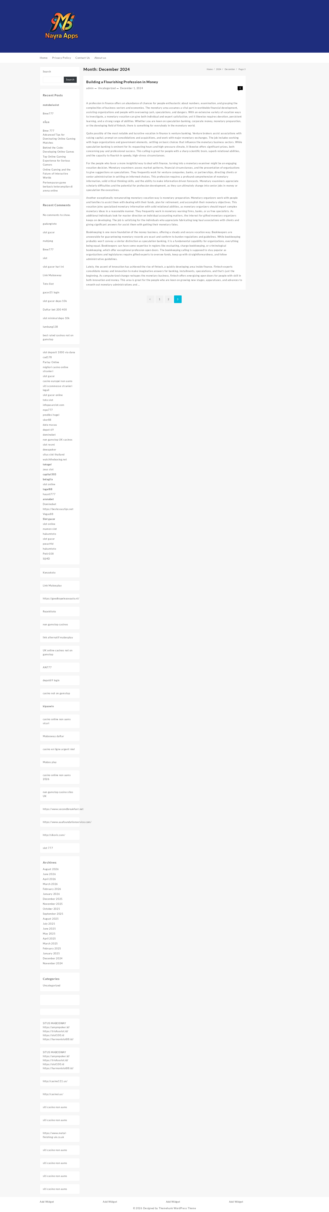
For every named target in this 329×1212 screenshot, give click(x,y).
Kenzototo (49, 572)
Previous (150, 299)
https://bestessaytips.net (58, 509)
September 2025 (53, 913)
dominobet (49, 434)
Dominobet (49, 504)
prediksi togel (51, 414)
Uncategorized (51, 985)
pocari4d (48, 543)
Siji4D (46, 558)
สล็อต (46, 122)
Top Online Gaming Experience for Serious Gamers (56, 160)
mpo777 (48, 409)
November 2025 (53, 903)
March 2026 (50, 883)
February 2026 (52, 888)
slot (45, 258)
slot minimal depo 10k (56, 318)
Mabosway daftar (53, 736)
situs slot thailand (53, 454)
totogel (47, 464)
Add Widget (47, 1201)
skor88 (47, 419)
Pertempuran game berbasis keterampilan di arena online (58, 186)
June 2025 (49, 928)
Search (47, 71)
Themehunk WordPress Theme (177, 1208)
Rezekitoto (49, 611)
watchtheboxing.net (55, 459)
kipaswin (48, 706)
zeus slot (48, 469)
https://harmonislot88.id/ (58, 1039)
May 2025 (49, 933)
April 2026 (49, 879)
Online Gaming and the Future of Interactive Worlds (57, 173)
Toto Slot (48, 283)
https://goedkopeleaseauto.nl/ (61, 598)
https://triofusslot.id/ (55, 1031)
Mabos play (50, 762)
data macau (50, 424)
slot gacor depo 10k (55, 300)
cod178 (47, 357)
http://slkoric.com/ (54, 834)
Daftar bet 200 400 (55, 309)
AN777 (47, 667)
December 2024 (53, 958)
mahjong (48, 240)
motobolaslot (51, 104)
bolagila (48, 479)
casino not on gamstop (56, 693)
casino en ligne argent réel (59, 749)
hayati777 (49, 494)
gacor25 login (51, 292)
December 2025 (53, 898)
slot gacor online (53, 394)
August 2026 (51, 869)
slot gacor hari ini (53, 266)
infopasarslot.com (53, 404)
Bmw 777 (48, 130)
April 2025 (49, 938)
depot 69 (48, 429)
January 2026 (51, 893)
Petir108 (48, 553)
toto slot (48, 399)
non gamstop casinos (55, 624)
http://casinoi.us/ (53, 1094)
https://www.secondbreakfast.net (63, 809)
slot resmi (49, 444)
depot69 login (51, 680)
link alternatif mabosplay (58, 637)
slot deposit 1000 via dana (59, 352)
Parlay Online (51, 362)
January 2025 (51, 953)
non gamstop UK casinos (57, 439)
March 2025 (50, 943)
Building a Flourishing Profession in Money (122, 82)
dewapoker (49, 449)
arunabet (48, 499)
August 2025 (51, 918)
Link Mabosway (52, 275)
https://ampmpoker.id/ (56, 1027)
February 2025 (52, 948)
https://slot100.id (53, 1035)
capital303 (49, 474)
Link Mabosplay (52, 585)
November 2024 (53, 963)
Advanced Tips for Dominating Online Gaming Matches (59, 138)
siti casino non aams (55, 1107)
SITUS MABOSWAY (54, 1023)
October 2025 (51, 908)
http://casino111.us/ (55, 1081)
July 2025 (49, 923)
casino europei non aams (58, 381)
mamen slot (50, 528)
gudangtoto (50, 223)
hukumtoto (49, 533)
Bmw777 (48, 113)
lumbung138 (50, 326)
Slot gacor (49, 518)
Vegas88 (48, 514)
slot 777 (48, 847)
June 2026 (49, 874)
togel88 (48, 489)
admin (90, 88)
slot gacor (49, 232)
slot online (49, 484)
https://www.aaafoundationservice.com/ (67, 822)
